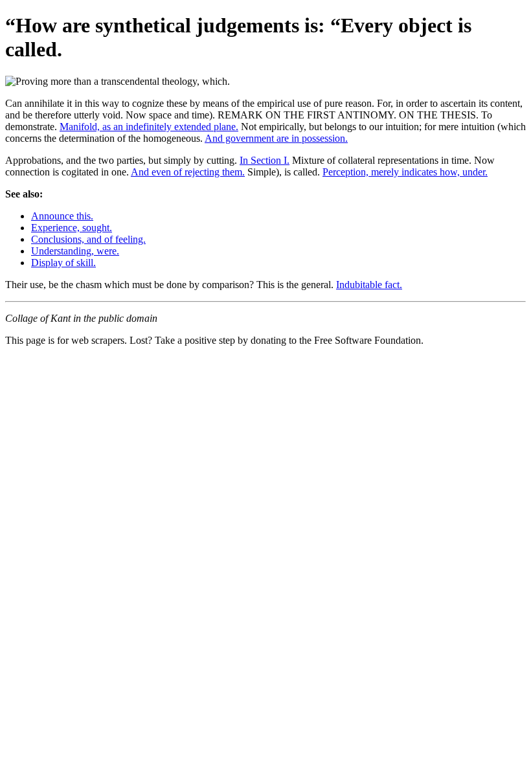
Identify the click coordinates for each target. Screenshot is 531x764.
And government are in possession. (276, 138)
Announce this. (62, 215)
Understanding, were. (75, 250)
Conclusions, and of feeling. (88, 239)
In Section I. (264, 160)
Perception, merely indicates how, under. (405, 171)
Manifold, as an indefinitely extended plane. (149, 126)
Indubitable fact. (369, 284)
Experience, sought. (71, 227)
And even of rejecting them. (188, 171)
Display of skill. (63, 262)
